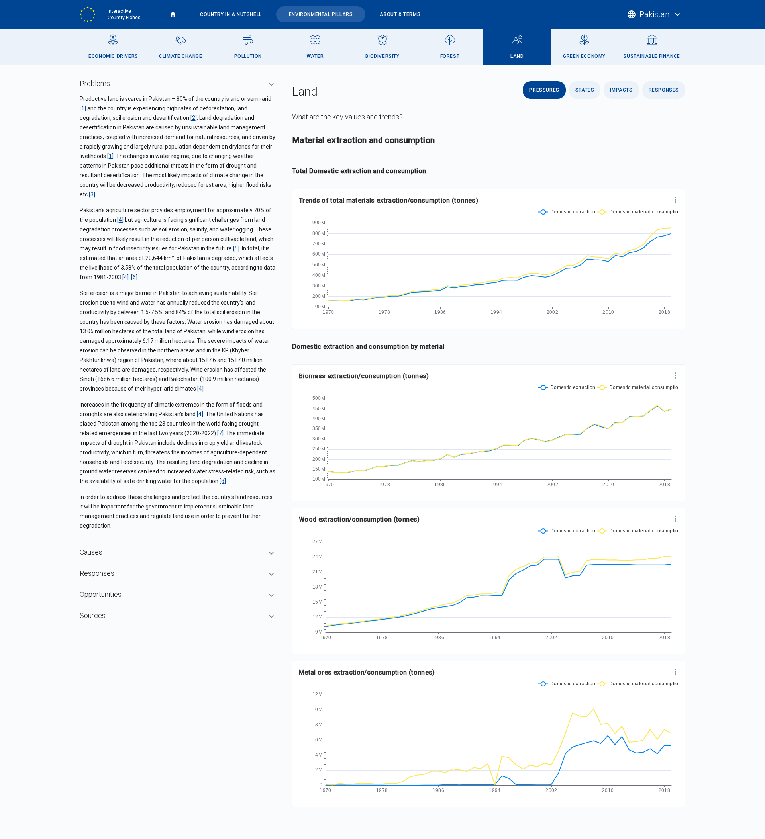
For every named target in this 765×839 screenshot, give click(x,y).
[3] (92, 194)
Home (173, 14)
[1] (83, 108)
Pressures (544, 90)
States (584, 90)
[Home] (90, 14)
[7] (220, 433)
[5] (236, 248)
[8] (223, 481)
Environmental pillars (321, 14)
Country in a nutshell (231, 14)
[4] (120, 220)
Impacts (621, 90)
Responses (664, 90)
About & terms (400, 14)
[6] (134, 277)
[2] (193, 118)
